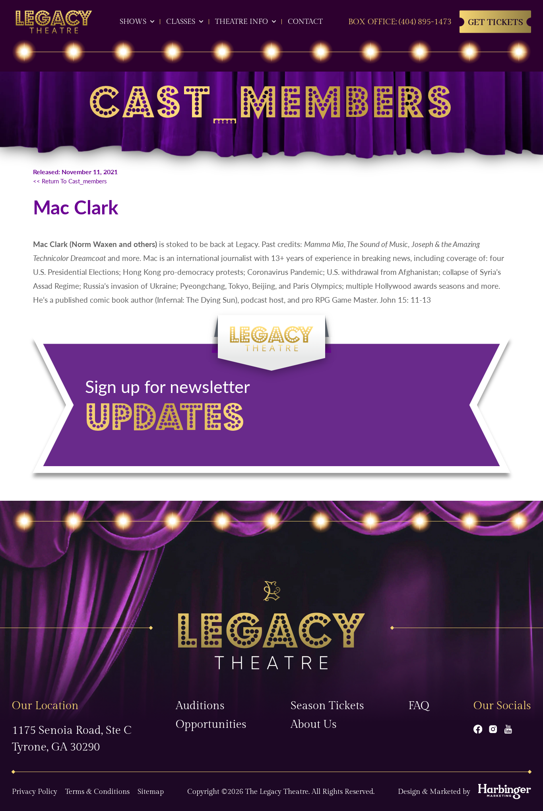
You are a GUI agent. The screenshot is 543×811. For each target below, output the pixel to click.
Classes (180, 22)
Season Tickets (327, 705)
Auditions (200, 705)
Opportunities (211, 724)
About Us (314, 724)
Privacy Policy (34, 792)
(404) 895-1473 (425, 22)
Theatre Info (241, 22)
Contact (305, 22)
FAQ (418, 705)
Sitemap (151, 792)
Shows (133, 22)
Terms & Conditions (97, 792)
